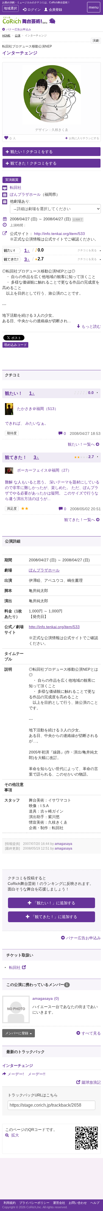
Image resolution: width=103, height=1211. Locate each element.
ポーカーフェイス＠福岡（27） (43, 470)
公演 (17, 35)
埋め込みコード (15, 345)
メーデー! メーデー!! (26, 1074)
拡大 (15, 1135)
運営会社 (59, 1202)
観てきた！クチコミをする (33, 163)
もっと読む (91, 326)
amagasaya (63, 844)
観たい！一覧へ (81, 444)
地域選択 (10, 9)
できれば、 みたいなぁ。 (26, 423)
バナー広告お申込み (18, 29)
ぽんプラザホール (25, 194)
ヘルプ (94, 1202)
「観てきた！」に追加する (54, 916)
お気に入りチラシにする (84, 138)
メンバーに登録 (16, 1033)
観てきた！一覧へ (79, 519)
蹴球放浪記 (91, 1082)
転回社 (15, 187)
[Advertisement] (51, 1180)
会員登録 (55, 10)
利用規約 (10, 1202)
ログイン (34, 10)
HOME (6, 35)
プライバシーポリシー (34, 1202)
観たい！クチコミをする (31, 151)
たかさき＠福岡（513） (37, 408)
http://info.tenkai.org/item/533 (59, 233)
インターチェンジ (19, 53)
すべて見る (91, 1033)
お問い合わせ (78, 1202)
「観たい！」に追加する (54, 903)
